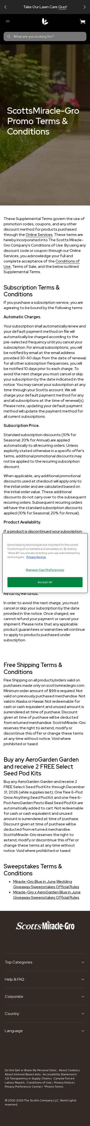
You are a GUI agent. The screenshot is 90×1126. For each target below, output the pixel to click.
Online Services (39, 234)
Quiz (62, 6)
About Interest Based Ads (22, 1074)
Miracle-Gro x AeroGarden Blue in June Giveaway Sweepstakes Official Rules (47, 895)
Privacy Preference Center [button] (23, 1087)
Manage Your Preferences (45, 570)
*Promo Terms (53, 1087)
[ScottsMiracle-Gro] (45, 21)
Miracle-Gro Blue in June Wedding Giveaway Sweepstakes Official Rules (46, 884)
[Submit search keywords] (9, 36)
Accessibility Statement (59, 1074)
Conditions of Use (39, 1082)
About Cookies (69, 1070)
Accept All (45, 582)
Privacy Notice (64, 1082)
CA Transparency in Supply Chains (28, 1078)
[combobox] (45, 36)
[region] (45, 563)
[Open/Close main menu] (7, 21)
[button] (5, 7)
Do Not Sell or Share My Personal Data (31, 1070)
